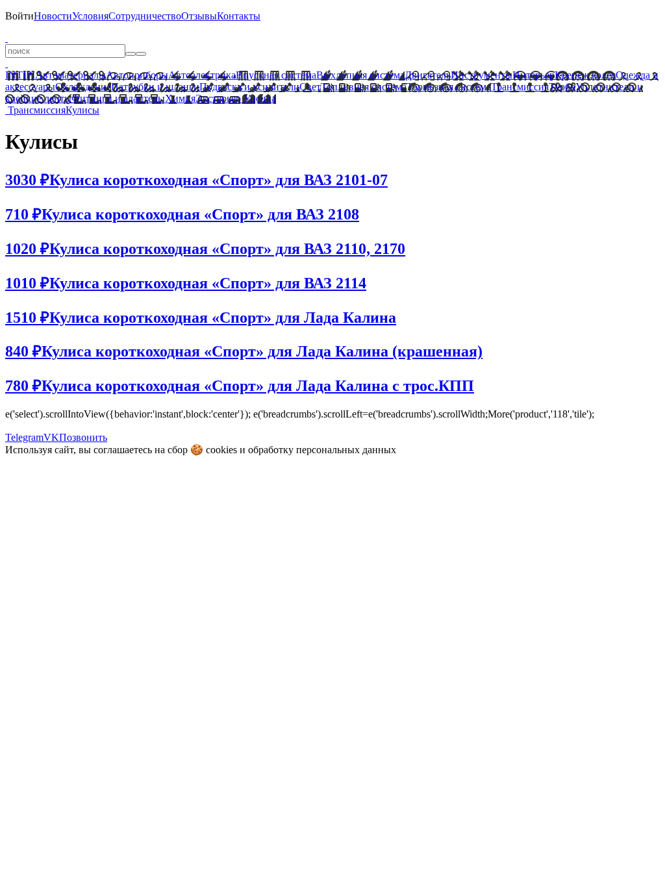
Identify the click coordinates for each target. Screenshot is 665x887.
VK (51, 437)
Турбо (562, 86)
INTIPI (20, 75)
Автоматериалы (70, 75)
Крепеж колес (585, 75)
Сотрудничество (144, 15)
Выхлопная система (360, 75)
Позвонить (83, 437)
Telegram (24, 437)
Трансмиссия (520, 86)
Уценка (258, 98)
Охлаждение (83, 86)
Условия (90, 15)
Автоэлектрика (202, 75)
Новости (53, 15)
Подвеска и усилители (249, 86)
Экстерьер (218, 98)
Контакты (238, 15)
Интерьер (533, 75)
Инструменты (481, 75)
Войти (19, 15)
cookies (221, 449)
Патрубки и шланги (155, 86)
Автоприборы (137, 75)
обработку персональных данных (322, 449)
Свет (310, 86)
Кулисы (82, 110)
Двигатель (428, 75)
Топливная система (364, 86)
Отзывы (199, 15)
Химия (180, 98)
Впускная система (276, 75)
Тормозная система (449, 86)
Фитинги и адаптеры (118, 98)
